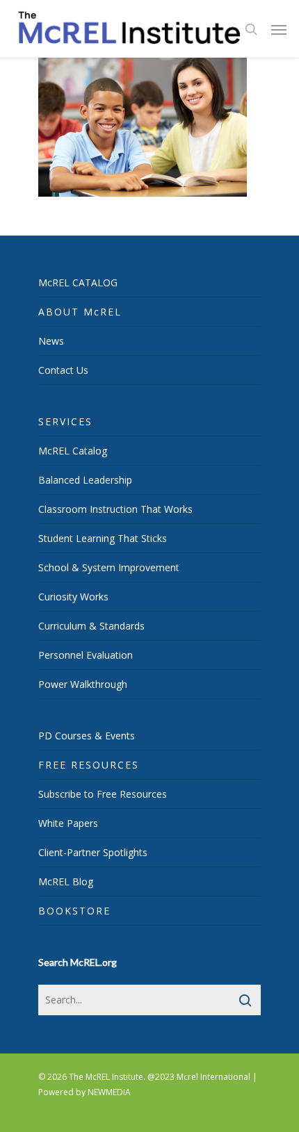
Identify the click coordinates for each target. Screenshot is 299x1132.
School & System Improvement (108, 567)
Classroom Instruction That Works (115, 509)
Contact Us (63, 370)
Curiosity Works (73, 596)
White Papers (68, 823)
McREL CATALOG (78, 282)
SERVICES (65, 421)
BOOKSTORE (74, 910)
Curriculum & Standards (91, 625)
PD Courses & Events (86, 735)
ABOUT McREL (80, 311)
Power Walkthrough (82, 684)
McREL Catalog (72, 450)
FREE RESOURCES (88, 764)
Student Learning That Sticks (102, 538)
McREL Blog (65, 881)
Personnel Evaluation (85, 655)
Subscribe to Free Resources (102, 794)
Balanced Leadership (85, 479)
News (51, 340)
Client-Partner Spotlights (92, 852)
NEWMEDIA (109, 1092)
